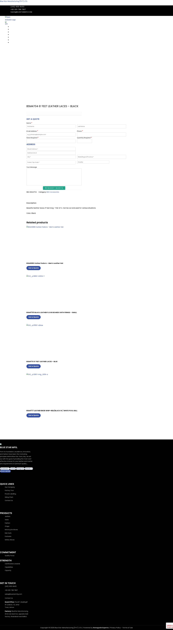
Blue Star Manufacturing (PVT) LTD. (14, 1)
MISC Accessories (52, 192)
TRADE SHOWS (15, 29)
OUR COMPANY (15, 27)
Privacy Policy (115, 628)
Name (29, 123)
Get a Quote (33, 268)
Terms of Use (127, 628)
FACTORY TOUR (16, 34)
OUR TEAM (14, 32)
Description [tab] (31, 203)
